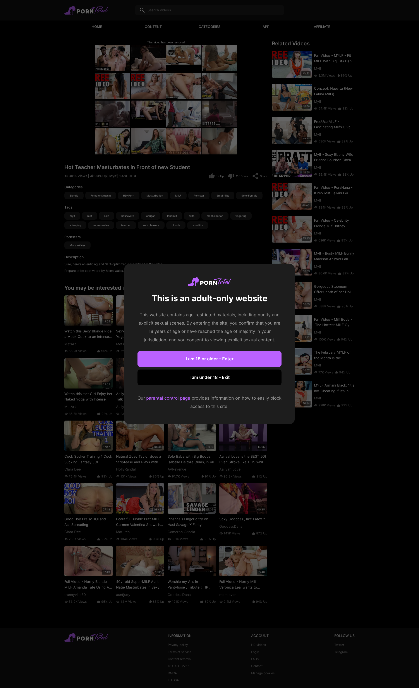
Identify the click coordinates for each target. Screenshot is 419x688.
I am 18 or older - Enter (210, 358)
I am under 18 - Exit (209, 377)
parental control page (168, 398)
